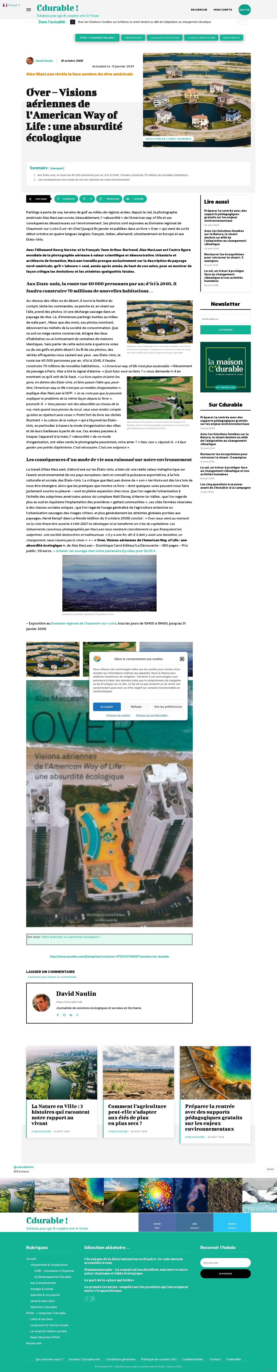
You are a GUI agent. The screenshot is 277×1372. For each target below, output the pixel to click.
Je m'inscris (225, 1273)
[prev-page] (86, 1298)
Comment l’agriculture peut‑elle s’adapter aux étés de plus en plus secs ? (137, 1114)
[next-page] (92, 1298)
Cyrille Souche (41, 1131)
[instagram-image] (17, 1195)
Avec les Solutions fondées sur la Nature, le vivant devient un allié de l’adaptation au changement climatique (225, 237)
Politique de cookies (118, 715)
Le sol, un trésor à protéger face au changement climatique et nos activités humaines (224, 275)
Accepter (106, 706)
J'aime (157, 1214)
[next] (245, 22)
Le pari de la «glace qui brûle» (109, 1280)
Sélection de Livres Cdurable (168, 139)
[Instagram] (64, 1014)
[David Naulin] (30, 61)
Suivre (270, 1169)
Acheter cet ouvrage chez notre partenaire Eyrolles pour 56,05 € (105, 550)
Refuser (136, 706)
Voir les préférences (168, 706)
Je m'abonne (226, 329)
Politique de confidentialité (152, 715)
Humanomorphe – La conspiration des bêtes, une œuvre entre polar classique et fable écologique (136, 1271)
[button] (182, 659)
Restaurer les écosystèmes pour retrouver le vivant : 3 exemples (224, 257)
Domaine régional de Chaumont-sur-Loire (83, 623)
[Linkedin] (70, 1014)
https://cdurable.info (69, 1002)
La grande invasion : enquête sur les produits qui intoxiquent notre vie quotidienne (136, 1289)
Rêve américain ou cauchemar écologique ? (71, 937)
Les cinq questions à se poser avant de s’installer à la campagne (225, 486)
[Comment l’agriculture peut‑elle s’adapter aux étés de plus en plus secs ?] (138, 1073)
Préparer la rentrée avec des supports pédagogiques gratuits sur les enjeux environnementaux (225, 215)
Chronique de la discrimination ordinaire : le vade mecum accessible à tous (133, 1261)
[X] (77, 1014)
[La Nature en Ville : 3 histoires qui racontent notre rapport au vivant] (61, 1073)
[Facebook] (57, 1014)
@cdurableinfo (24, 1167)
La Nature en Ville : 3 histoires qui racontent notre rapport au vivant (60, 1114)
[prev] (239, 22)
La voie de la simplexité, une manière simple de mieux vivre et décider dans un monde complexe (137, 22)
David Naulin (44, 60)
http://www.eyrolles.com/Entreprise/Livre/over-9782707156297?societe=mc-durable (109, 956)
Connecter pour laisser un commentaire (52, 976)
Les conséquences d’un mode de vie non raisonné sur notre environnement (84, 179)
